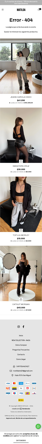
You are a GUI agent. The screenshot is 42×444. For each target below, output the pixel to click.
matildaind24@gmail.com (23, 371)
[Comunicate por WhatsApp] (38, 426)
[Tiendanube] (21, 409)
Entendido (21, 441)
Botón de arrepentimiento (26, 418)
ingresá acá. (11, 418)
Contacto (21, 355)
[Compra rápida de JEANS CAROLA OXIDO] (21, 92)
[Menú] (4, 10)
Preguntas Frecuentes (21, 350)
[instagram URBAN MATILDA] (18, 327)
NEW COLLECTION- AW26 (21, 340)
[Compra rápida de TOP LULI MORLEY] (21, 230)
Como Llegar (21, 359)
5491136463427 (22, 366)
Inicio (21, 336)
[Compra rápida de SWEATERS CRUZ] (21, 161)
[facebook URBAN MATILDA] (23, 327)
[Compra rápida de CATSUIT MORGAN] (21, 299)
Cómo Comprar (21, 345)
